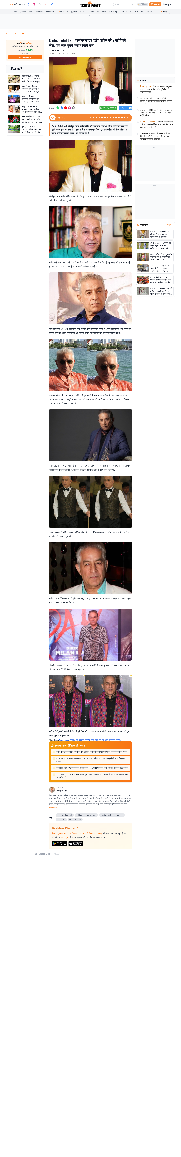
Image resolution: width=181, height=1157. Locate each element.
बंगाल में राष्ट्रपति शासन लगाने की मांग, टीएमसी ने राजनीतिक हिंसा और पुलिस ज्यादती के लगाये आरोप (91, 751)
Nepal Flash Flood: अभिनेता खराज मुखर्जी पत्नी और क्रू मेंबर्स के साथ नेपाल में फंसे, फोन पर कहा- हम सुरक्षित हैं (92, 776)
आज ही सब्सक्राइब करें (25, 57)
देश (142, 11)
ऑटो (104, 11)
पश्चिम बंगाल (50, 11)
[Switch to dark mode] (142, 4)
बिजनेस (82, 11)
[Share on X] (73, 107)
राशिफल (124, 11)
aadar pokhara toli (64, 815)
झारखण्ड (23, 11)
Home (8, 33)
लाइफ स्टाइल (113, 11)
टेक (98, 11)
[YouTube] (46, 4)
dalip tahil (61, 819)
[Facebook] (28, 4)
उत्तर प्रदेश (39, 11)
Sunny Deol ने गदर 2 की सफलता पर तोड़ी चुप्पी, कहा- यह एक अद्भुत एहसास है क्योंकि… (90, 740)
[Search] (133, 4)
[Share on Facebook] (61, 107)
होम (15, 11)
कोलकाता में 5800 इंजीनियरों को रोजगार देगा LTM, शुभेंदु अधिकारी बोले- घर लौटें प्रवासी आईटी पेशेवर (92, 768)
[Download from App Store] (75, 843)
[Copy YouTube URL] (65, 107)
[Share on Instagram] (69, 107)
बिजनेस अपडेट (78, 833)
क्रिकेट (92, 833)
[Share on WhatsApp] (57, 107)
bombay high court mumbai (112, 815)
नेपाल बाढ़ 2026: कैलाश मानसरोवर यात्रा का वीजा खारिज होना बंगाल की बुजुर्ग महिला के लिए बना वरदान (90, 760)
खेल (136, 11)
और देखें (168, 225)
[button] (90, 80)
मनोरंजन (91, 11)
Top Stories (19, 33)
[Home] (90, 4)
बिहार (31, 11)
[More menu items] (151, 12)
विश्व (147, 11)
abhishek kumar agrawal (86, 815)
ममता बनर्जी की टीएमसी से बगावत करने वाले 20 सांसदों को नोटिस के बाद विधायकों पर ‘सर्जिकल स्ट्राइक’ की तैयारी (155, 136)
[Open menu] (9, 12)
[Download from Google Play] (59, 843)
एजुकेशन (74, 11)
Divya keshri (60, 50)
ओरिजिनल (64, 11)
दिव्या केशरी (63, 790)
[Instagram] (34, 4)
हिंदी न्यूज (64, 837)
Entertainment (75, 819)
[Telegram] (51, 4)
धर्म (131, 11)
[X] (40, 4)
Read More (53, 808)
